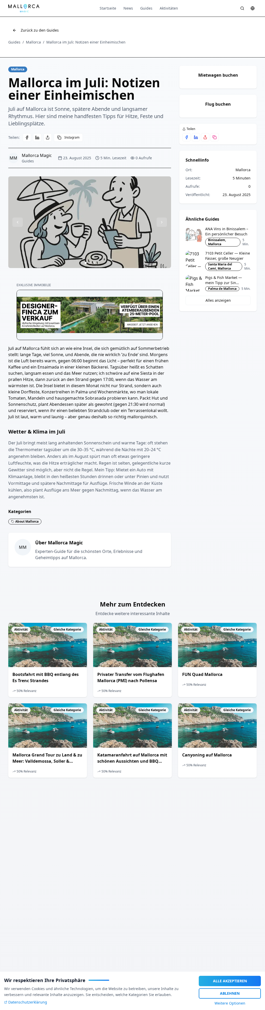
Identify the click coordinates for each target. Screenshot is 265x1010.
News (128, 8)
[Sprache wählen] (252, 8)
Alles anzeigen (218, 300)
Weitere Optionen (230, 1003)
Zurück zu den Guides (40, 30)
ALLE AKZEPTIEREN (230, 980)
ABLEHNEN (230, 993)
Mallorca (33, 42)
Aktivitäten (169, 8)
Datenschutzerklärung (27, 1002)
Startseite (108, 8)
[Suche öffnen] (242, 8)
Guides (146, 8)
